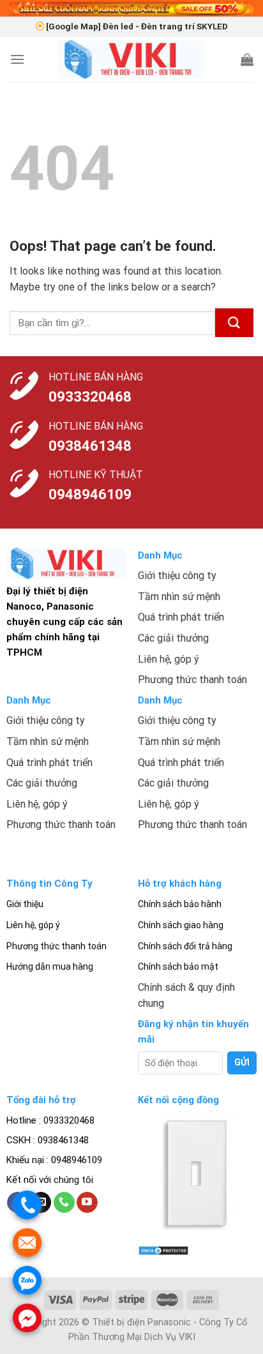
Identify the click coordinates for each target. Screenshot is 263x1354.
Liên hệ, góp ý (33, 925)
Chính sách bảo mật (178, 966)
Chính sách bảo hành (180, 904)
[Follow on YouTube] (87, 1203)
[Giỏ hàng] (247, 59)
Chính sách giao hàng (180, 925)
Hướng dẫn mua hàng (49, 966)
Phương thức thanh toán (56, 946)
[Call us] (64, 1203)
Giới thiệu (24, 904)
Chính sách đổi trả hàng (185, 946)
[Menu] (17, 59)
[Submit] (234, 322)
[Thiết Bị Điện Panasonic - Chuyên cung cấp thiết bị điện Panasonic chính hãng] (131, 59)
